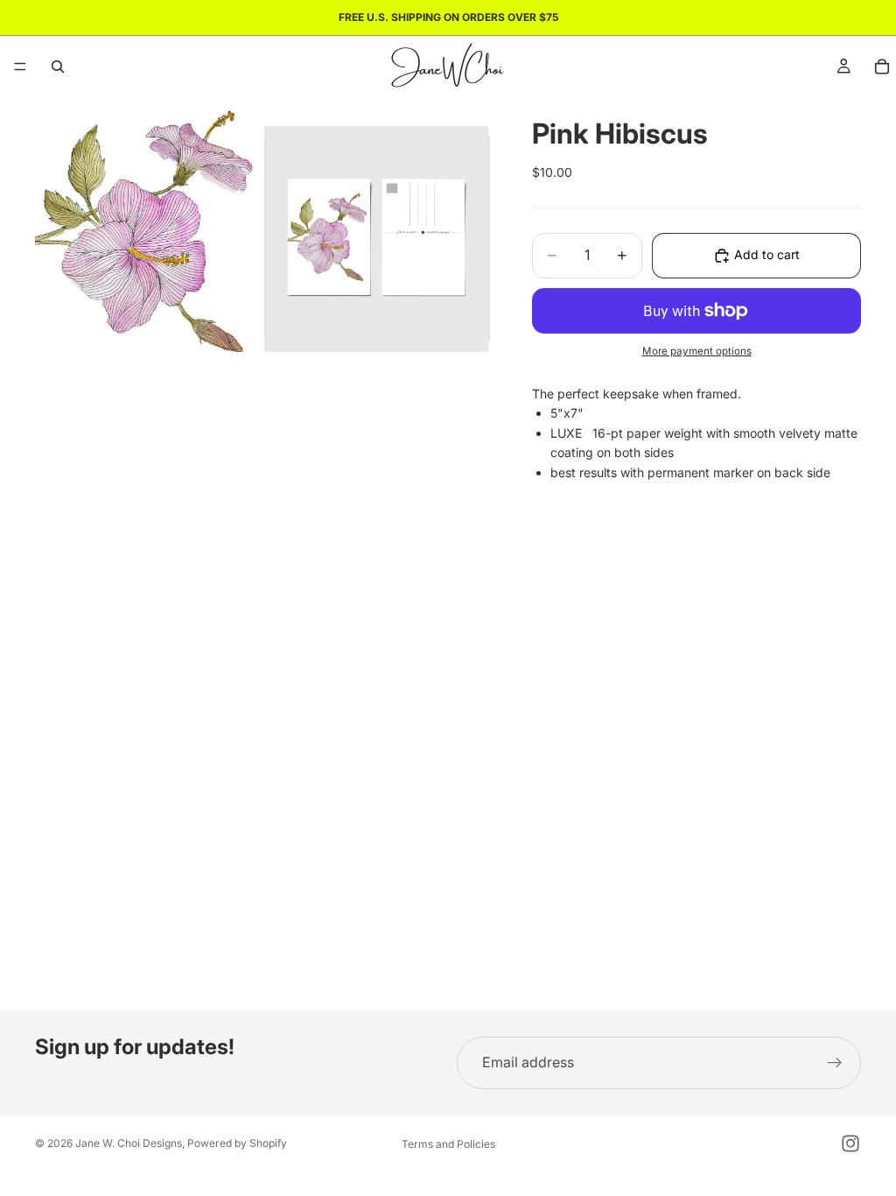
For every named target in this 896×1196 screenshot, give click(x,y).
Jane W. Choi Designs (128, 1143)
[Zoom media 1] (148, 239)
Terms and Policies (448, 1143)
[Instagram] (850, 1143)
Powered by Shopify (237, 1143)
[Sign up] (834, 1063)
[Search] (57, 66)
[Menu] (20, 66)
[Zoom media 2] (377, 239)
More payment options (697, 351)
